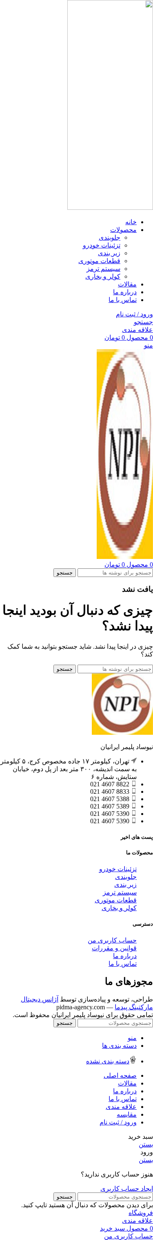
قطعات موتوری (99, 260)
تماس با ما (123, 963)
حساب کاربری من (112, 940)
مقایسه (127, 1114)
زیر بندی (109, 253)
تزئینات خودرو (101, 245)
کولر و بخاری (102, 276)
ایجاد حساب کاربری (126, 1188)
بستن (146, 1144)
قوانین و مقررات (114, 948)
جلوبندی (109, 237)
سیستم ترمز (103, 268)
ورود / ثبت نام (118, 1122)
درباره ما (125, 955)
